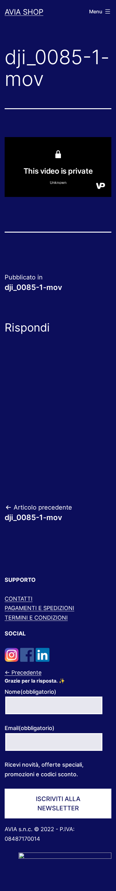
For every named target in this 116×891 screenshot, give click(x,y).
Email (29, 728)
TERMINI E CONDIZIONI (36, 617)
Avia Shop (24, 11)
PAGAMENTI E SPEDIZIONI (39, 608)
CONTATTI (18, 598)
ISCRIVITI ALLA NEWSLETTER (58, 803)
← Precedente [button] (23, 672)
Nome (30, 691)
